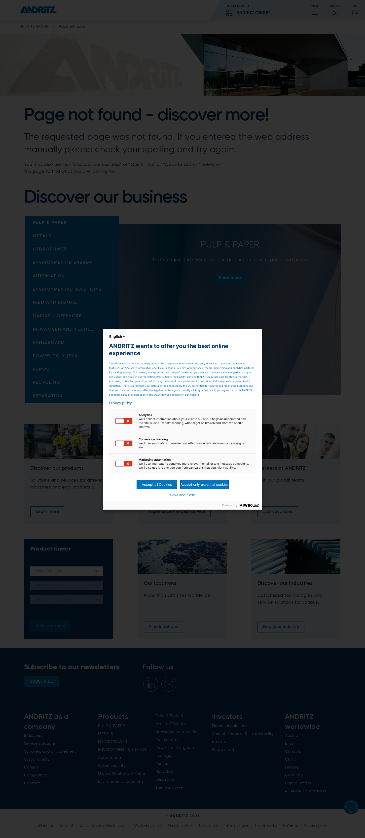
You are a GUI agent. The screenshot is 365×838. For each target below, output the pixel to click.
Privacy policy (120, 403)
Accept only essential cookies (204, 484)
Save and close (182, 495)
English (115, 336)
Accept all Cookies (157, 484)
